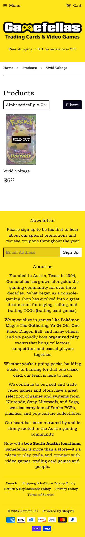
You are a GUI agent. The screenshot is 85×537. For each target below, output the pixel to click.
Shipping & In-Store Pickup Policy (48, 483)
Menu (14, 5)
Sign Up (71, 252)
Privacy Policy (66, 489)
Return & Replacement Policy (27, 489)
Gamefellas (29, 511)
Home (8, 68)
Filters (72, 105)
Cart (77, 5)
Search (11, 483)
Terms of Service (40, 494)
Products (29, 68)
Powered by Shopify (58, 511)
